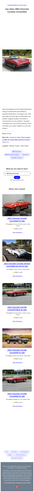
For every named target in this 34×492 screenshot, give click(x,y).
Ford (6, 451)
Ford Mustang (24, 451)
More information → (18, 232)
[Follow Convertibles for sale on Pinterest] (17, 487)
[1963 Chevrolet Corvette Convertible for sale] (17, 215)
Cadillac (10, 455)
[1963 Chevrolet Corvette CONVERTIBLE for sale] (17, 304)
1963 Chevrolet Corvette (12, 154)
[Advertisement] (17, 32)
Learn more (27, 480)
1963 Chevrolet (16, 151)
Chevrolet (25, 154)
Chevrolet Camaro (20, 455)
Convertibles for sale (17, 5)
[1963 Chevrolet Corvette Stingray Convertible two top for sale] (17, 261)
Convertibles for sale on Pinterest (23, 482)
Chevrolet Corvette (16, 157)
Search (17, 177)
